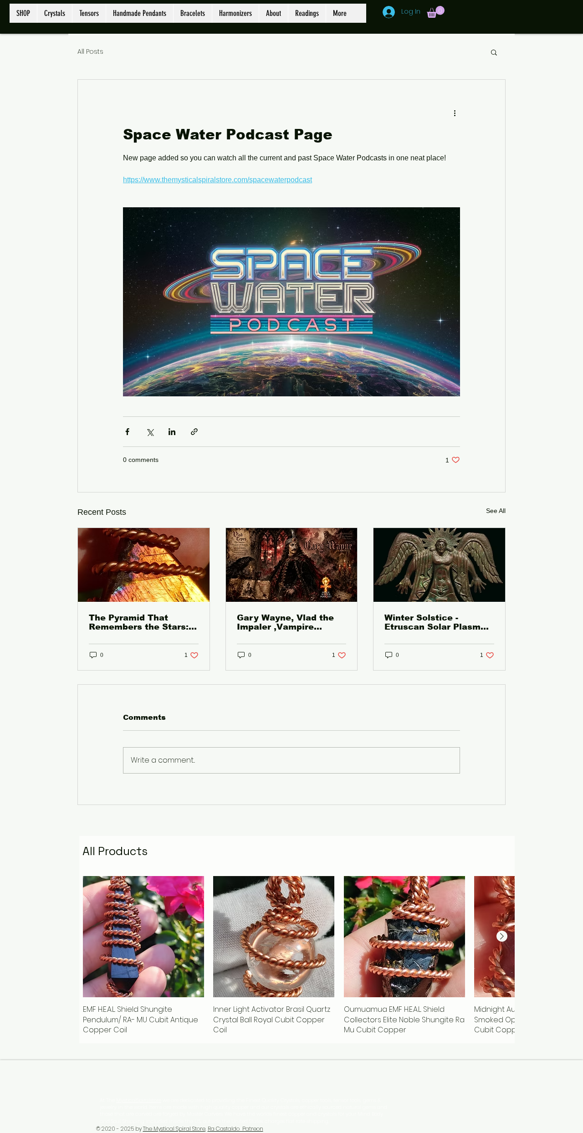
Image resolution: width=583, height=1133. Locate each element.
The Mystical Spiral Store (174, 1129)
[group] (297, 956)
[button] (436, 12)
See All (496, 510)
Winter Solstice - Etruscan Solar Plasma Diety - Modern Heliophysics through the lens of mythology (435, 622)
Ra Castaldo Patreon (235, 1129)
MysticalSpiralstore (138, 1100)
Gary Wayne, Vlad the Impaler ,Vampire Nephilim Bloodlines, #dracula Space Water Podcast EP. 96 (286, 622)
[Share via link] (194, 431)
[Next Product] (501, 936)
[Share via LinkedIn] (172, 431)
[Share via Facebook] (127, 431)
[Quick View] (143, 936)
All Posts (90, 51)
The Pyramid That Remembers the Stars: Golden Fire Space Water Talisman (139, 622)
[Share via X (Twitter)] (149, 431)
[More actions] (454, 112)
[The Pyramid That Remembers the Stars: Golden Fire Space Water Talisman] (144, 565)
